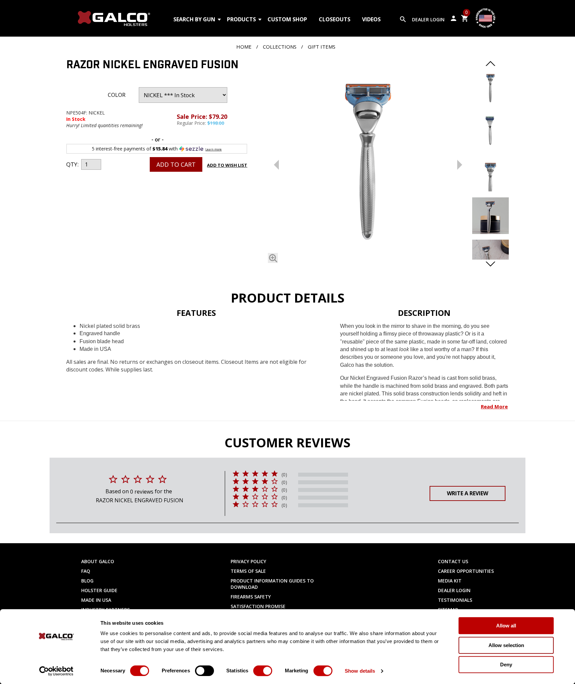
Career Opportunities (466, 571)
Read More (494, 406)
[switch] (204, 670)
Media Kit (450, 580)
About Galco (97, 561)
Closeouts (334, 19)
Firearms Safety (251, 596)
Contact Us (453, 561)
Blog (87, 580)
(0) (284, 474)
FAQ (85, 571)
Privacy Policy (248, 561)
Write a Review (467, 493)
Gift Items (321, 46)
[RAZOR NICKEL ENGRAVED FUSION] (368, 163)
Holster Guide (99, 590)
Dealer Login (428, 19)
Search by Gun (194, 19)
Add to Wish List (227, 165)
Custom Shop (287, 19)
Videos (371, 19)
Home (244, 46)
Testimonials (455, 600)
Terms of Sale (248, 571)
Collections (279, 46)
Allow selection (506, 645)
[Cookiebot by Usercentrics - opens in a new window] (56, 671)
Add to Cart (176, 164)
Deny (506, 664)
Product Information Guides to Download (272, 583)
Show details (360, 671)
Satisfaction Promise (258, 606)
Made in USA (96, 600)
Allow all (506, 625)
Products (241, 19)
